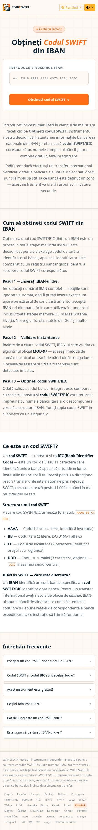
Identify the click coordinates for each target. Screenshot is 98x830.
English (8, 794)
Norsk (44, 805)
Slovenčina (36, 810)
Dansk (55, 805)
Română (71, 7)
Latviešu (37, 816)
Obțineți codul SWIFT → (49, 99)
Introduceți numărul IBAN (36, 67)
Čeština (22, 810)
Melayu (81, 816)
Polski (19, 805)
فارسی (47, 822)
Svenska (32, 805)
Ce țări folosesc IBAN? (23, 704)
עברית (82, 799)
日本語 (49, 799)
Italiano (62, 794)
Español (21, 794)
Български (53, 810)
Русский (27, 799)
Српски (68, 810)
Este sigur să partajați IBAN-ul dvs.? (34, 732)
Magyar (8, 810)
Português (77, 794)
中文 (38, 799)
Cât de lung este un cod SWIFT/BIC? (34, 718)
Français (35, 794)
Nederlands (11, 799)
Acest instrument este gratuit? (30, 689)
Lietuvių (50, 816)
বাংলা (38, 822)
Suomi (67, 805)
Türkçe (8, 805)
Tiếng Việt (10, 822)
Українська (66, 816)
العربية (71, 799)
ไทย (22, 822)
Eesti (25, 816)
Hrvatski (82, 810)
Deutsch (49, 794)
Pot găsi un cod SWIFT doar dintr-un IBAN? (39, 661)
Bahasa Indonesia (65, 822)
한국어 (60, 799)
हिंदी (30, 822)
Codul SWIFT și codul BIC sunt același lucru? (41, 675)
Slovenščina (11, 816)
